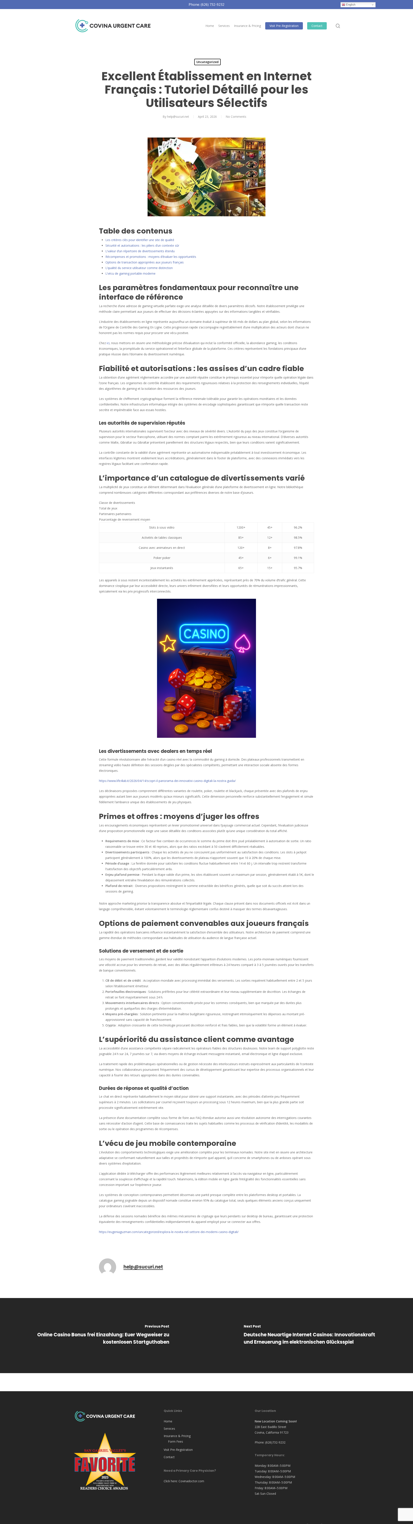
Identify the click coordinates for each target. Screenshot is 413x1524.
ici (108, 343)
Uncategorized (207, 62)
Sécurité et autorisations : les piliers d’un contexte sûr (142, 245)
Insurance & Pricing (177, 1436)
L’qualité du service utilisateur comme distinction (139, 268)
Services (169, 1429)
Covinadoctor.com (191, 1481)
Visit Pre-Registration (178, 1450)
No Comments (236, 116)
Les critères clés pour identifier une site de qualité (139, 240)
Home (168, 1421)
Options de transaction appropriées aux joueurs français (144, 262)
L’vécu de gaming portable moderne (130, 273)
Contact (169, 1457)
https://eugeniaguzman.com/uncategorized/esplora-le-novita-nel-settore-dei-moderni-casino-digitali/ (169, 1232)
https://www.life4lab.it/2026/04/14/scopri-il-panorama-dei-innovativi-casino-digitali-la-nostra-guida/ (167, 781)
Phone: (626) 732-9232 (206, 4)
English (350, 4)
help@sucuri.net (178, 116)
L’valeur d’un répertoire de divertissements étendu (140, 251)
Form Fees (175, 1441)
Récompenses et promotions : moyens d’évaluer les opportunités (150, 257)
